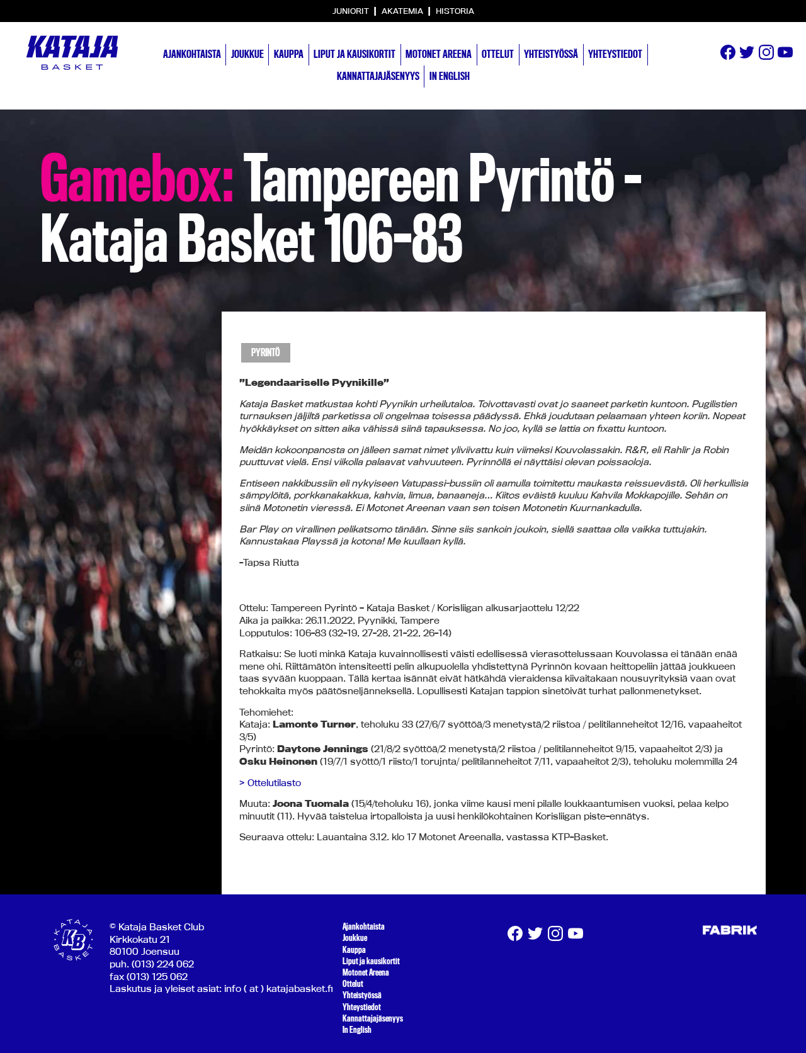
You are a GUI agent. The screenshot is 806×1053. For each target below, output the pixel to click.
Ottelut (498, 54)
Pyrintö (265, 353)
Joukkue (247, 54)
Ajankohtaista (192, 54)
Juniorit (351, 11)
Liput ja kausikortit (354, 54)
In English (449, 76)
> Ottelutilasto (270, 783)
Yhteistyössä (551, 54)
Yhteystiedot (615, 54)
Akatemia (403, 11)
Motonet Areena (439, 54)
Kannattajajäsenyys (378, 76)
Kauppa (289, 54)
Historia (455, 11)
